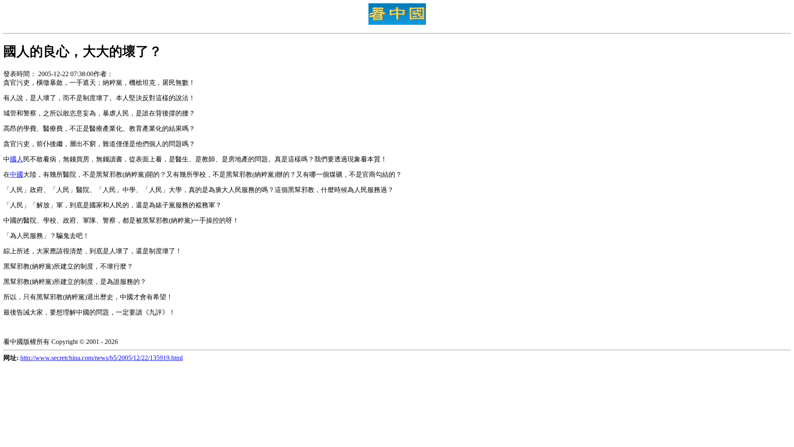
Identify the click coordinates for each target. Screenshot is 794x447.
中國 (16, 174)
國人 (16, 159)
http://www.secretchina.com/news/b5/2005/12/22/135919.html (101, 357)
